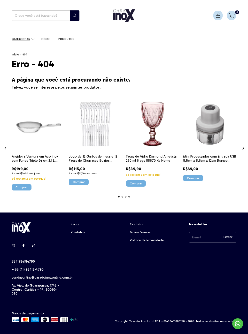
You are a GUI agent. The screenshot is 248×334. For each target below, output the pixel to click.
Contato (136, 224)
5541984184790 (23, 261)
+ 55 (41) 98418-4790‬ (28, 269)
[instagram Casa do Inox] (13, 246)
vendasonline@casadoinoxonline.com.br (42, 277)
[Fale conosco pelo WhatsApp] (237, 323)
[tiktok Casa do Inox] (33, 246)
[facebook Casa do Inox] (23, 246)
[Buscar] (74, 15)
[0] (231, 15)
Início (45, 39)
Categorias (21, 39)
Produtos (66, 39)
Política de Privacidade (147, 240)
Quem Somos (140, 232)
